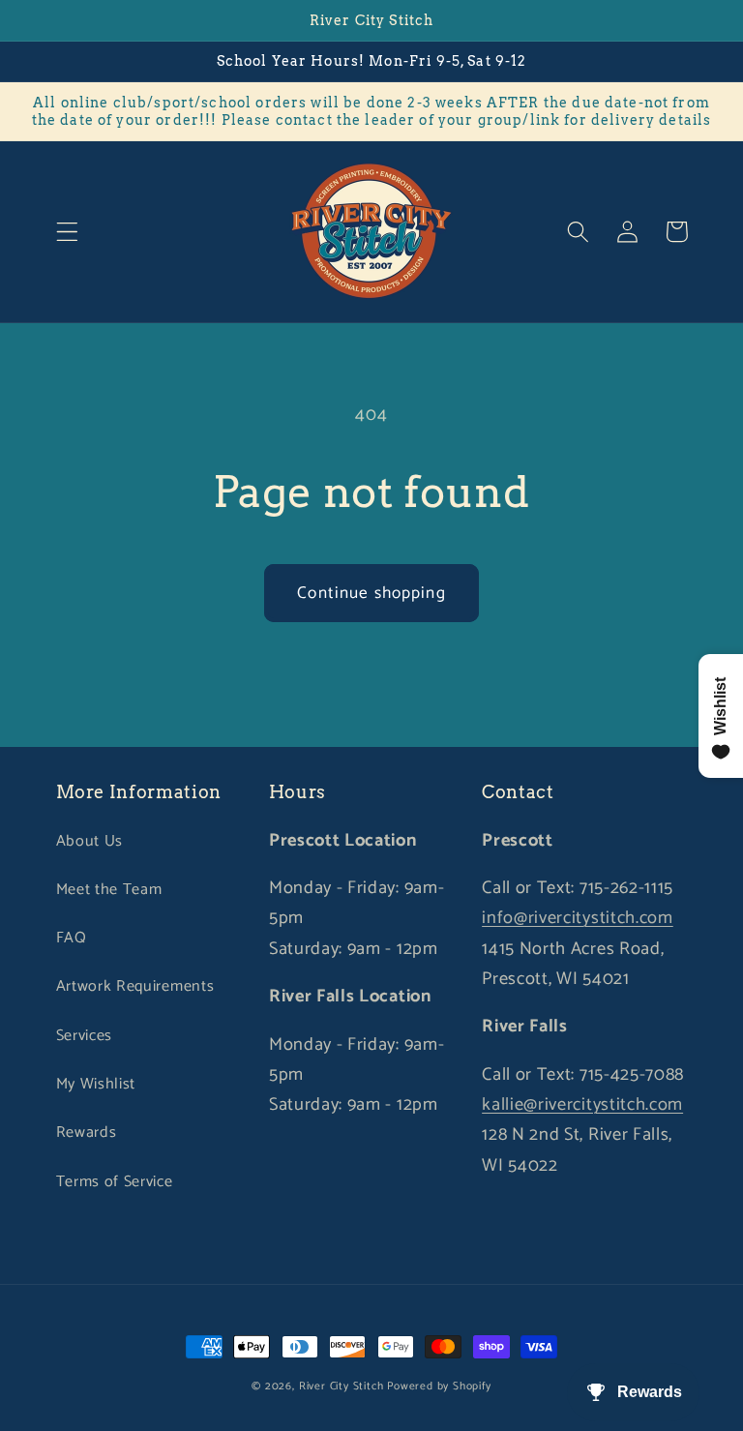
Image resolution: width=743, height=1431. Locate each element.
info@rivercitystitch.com (577, 918)
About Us (90, 841)
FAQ (71, 938)
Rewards (86, 1132)
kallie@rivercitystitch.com (582, 1104)
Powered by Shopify (439, 1386)
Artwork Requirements (135, 986)
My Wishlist (96, 1084)
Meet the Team (109, 890)
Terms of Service (114, 1182)
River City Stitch (341, 1386)
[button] (67, 231)
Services (84, 1036)
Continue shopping (371, 593)
